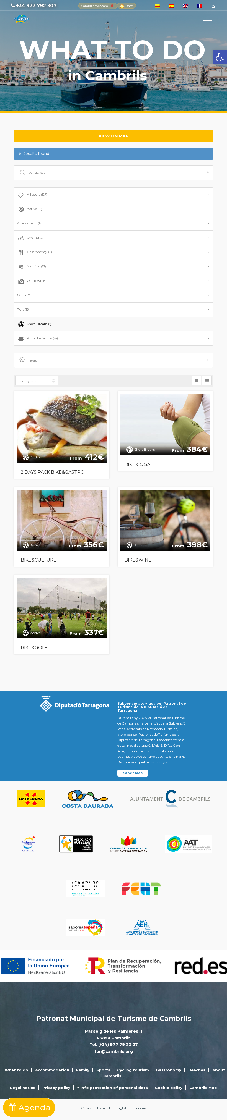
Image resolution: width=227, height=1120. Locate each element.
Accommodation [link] (52, 1070)
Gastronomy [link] (39, 252)
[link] (220, 57)
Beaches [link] (196, 1070)
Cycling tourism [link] (133, 1070)
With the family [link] (42, 338)
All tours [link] (37, 194)
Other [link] (24, 295)
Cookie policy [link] (168, 1087)
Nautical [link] (36, 266)
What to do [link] (16, 1070)
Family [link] (82, 1070)
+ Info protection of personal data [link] (112, 1087)
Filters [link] (32, 360)
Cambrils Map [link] (203, 1087)
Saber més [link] (133, 773)
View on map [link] (114, 135)
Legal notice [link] (22, 1087)
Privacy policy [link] (56, 1087)
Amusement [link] (29, 223)
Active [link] (34, 209)
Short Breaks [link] (39, 324)
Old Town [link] (36, 281)
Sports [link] (103, 1070)
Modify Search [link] (39, 173)
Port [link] (23, 309)
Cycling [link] (35, 237)
